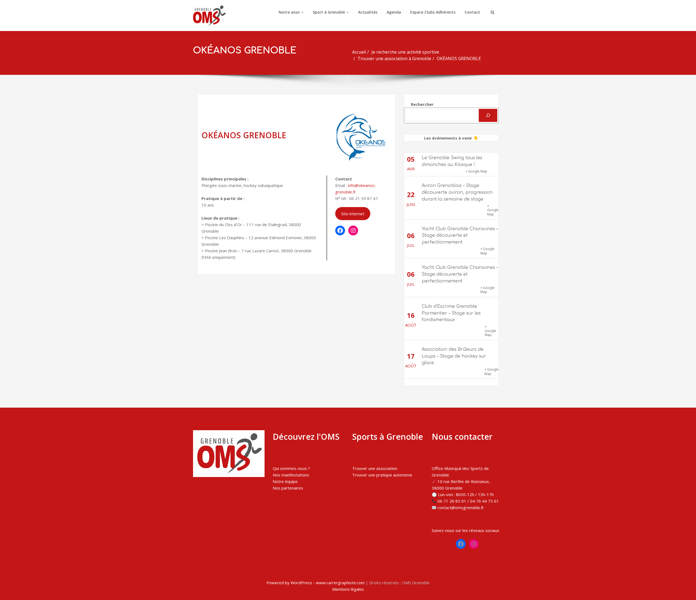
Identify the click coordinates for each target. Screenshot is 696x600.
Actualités (367, 12)
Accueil (359, 52)
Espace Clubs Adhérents (432, 12)
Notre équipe (285, 481)
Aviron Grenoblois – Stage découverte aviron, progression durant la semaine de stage (457, 192)
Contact (472, 12)
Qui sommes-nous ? (291, 468)
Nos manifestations (291, 475)
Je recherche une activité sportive (405, 52)
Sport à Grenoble (329, 12)
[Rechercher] (488, 115)
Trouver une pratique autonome (382, 475)
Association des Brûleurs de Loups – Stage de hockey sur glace (454, 356)
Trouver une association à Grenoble (394, 58)
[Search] (492, 12)
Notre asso (289, 12)
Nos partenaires (288, 488)
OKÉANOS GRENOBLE (459, 58)
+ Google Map (476, 171)
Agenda (394, 12)
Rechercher (422, 104)
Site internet (352, 213)
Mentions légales (348, 589)
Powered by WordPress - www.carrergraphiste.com (315, 582)
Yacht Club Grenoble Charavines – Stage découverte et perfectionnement (460, 235)
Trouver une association (374, 468)
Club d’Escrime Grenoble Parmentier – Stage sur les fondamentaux (451, 313)
